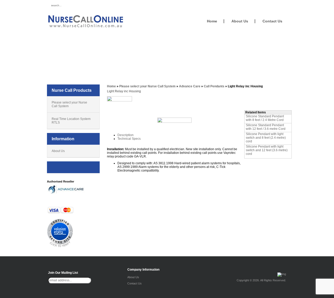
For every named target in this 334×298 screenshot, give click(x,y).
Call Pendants (214, 86)
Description (125, 135)
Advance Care (189, 86)
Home (212, 21)
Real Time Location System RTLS (71, 120)
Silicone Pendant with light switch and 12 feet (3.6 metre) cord (267, 150)
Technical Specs (129, 139)
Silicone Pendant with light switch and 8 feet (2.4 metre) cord (266, 137)
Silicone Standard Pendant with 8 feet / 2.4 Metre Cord (265, 118)
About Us (239, 21)
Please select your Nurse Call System (69, 104)
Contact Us (272, 21)
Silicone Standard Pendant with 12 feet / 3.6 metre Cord (265, 127)
